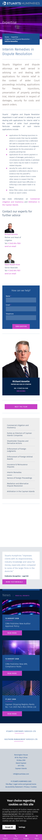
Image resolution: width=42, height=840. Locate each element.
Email (8, 305)
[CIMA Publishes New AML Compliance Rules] (21, 652)
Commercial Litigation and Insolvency (18, 426)
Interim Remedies (11, 41)
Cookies (34, 787)
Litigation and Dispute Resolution (17, 39)
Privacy (26, 787)
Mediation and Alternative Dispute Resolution (17, 484)
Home (7, 37)
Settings (22, 827)
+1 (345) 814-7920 (14, 243)
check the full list (10, 814)
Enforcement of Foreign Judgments (16, 450)
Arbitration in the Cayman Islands (21, 491)
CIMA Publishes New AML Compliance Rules (16, 665)
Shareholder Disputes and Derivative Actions (17, 442)
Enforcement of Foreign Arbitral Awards (20, 458)
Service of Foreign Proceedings (19, 478)
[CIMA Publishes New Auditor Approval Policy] (21, 612)
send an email (10, 246)
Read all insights (22, 595)
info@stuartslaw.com (21, 774)
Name (8, 296)
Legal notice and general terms (25, 784)
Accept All (9, 827)
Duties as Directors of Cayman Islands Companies (19, 434)
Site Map (9, 784)
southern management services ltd (21, 739)
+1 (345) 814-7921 (13, 271)
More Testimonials (14, 582)
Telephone (10, 314)
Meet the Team (21, 407)
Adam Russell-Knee (12, 265)
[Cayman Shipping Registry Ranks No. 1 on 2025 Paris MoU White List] (21, 693)
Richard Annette (11, 234)
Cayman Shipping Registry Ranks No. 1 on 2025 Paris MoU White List (20, 705)
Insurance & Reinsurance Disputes (17, 465)
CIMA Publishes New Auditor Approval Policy (18, 624)
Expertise (14, 37)
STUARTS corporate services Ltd (21, 731)
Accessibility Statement (14, 787)
